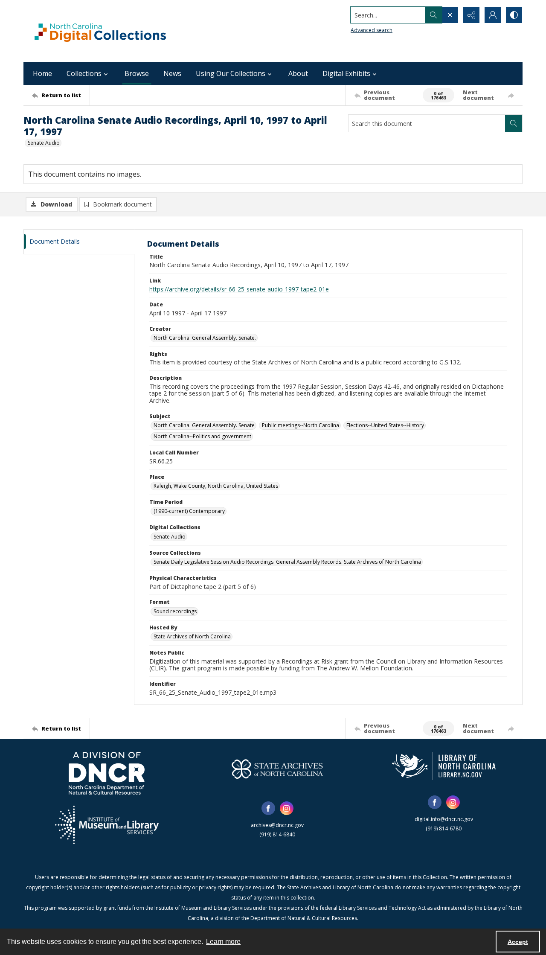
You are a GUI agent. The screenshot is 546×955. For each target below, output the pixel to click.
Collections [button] (84, 73)
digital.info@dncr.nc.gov (444, 819)
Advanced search (371, 30)
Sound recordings (175, 611)
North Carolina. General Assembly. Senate (204, 425)
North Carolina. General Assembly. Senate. (205, 337)
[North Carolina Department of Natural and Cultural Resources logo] (107, 773)
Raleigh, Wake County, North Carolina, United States (216, 485)
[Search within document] (513, 123)
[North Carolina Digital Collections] (100, 31)
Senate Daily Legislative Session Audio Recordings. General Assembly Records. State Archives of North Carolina (287, 561)
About (298, 73)
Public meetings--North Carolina (300, 425)
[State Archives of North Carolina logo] (277, 769)
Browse (137, 73)
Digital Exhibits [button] (346, 73)
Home (42, 73)
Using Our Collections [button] (230, 73)
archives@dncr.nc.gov (277, 825)
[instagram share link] (286, 808)
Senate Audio (44, 142)
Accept (518, 941)
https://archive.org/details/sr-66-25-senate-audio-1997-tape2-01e (239, 289)
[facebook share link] (268, 808)
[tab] (79, 242)
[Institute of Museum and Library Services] (107, 825)
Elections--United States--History (385, 425)
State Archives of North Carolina (192, 636)
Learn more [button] (223, 941)
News (172, 73)
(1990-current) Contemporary (189, 511)
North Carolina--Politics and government (202, 436)
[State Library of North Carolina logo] (444, 766)
